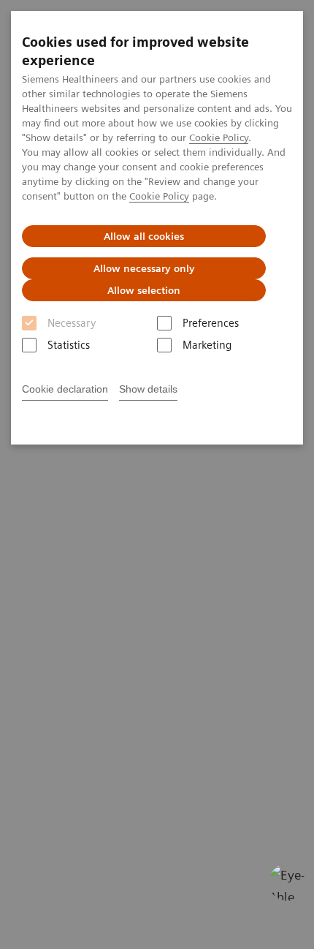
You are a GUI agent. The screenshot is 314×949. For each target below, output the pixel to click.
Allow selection (143, 290)
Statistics (68, 345)
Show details (148, 389)
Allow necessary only (144, 268)
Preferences (211, 323)
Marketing (207, 345)
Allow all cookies (144, 236)
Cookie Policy (218, 137)
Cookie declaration (65, 389)
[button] (287, 882)
